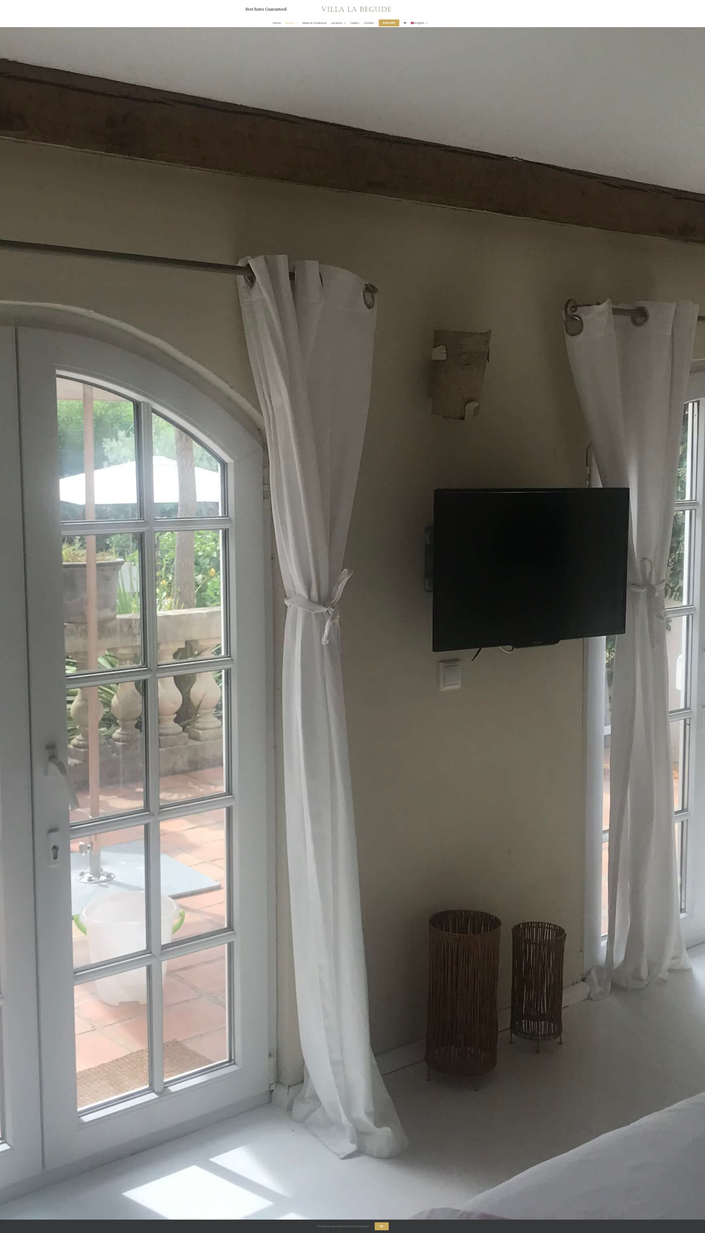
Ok (381, 1226)
